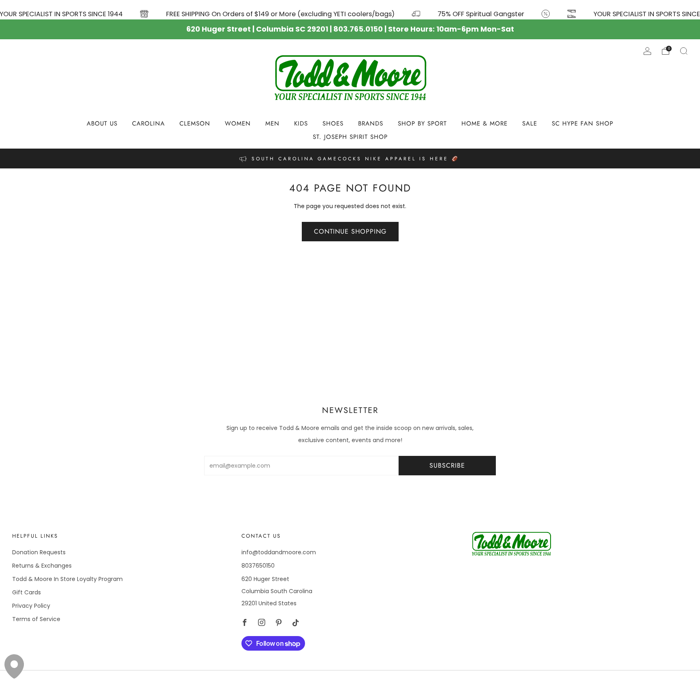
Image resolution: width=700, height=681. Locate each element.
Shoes (333, 123)
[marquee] (350, 9)
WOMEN (238, 123)
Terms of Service (36, 619)
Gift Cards (26, 592)
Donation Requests (39, 552)
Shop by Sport (422, 123)
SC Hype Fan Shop (582, 123)
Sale (529, 123)
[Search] (684, 51)
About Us (102, 123)
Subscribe (447, 465)
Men (272, 123)
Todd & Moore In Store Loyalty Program (67, 579)
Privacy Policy (31, 606)
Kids (301, 123)
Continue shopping (350, 231)
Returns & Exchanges (42, 566)
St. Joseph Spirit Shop (350, 136)
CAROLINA (148, 123)
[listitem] (350, 158)
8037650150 (258, 566)
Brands (370, 123)
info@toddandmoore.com (278, 552)
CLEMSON (194, 123)
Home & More (484, 123)
